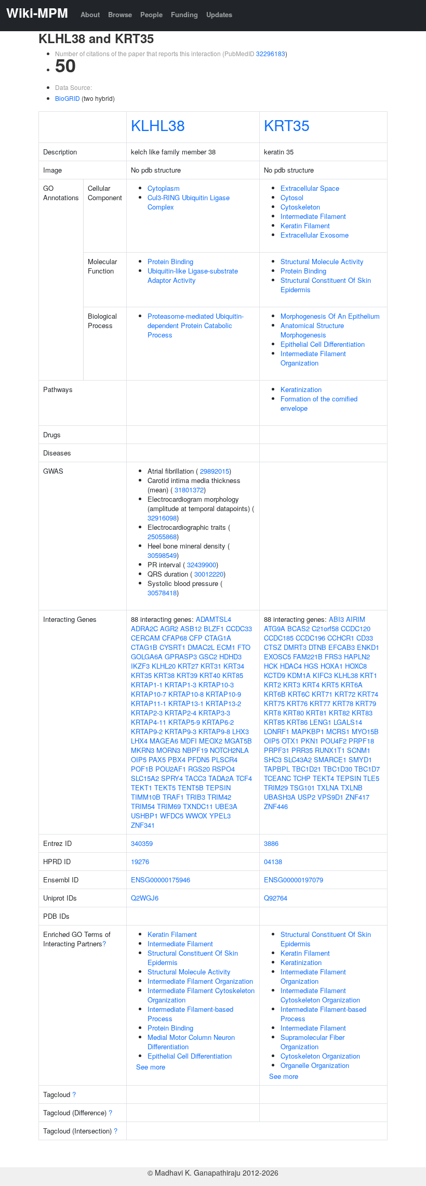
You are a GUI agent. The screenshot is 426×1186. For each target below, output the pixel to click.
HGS (311, 666)
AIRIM (355, 619)
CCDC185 (279, 638)
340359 (142, 843)
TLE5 (371, 778)
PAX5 (157, 759)
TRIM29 (276, 787)
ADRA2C (144, 628)
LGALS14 (348, 722)
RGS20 (199, 769)
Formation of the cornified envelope (319, 403)
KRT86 (297, 722)
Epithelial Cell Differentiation (323, 344)
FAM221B (308, 656)
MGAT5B (238, 741)
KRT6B (275, 694)
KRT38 (164, 675)
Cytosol (292, 197)
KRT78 (342, 703)
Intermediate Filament (313, 216)
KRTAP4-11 (148, 722)
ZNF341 (143, 825)
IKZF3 (140, 666)
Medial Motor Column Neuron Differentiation (191, 1041)
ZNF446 (276, 806)
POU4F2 (334, 741)
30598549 (162, 555)
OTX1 (290, 741)
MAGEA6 (164, 741)
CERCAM (145, 638)
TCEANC (277, 778)
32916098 (162, 518)
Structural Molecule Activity (322, 261)
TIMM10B (146, 797)
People (151, 14)
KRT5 (330, 684)
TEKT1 (141, 787)
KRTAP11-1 (148, 703)
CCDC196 (310, 638)
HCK (271, 666)
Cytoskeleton (300, 207)
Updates (219, 14)
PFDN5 (198, 759)
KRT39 (187, 675)
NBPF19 (195, 750)
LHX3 (240, 731)
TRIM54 (143, 806)
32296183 (270, 53)
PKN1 (309, 741)
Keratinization (301, 389)
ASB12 (191, 628)
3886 (271, 843)
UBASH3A (280, 797)
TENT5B (191, 787)
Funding (184, 14)
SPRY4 (172, 778)
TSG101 (302, 787)
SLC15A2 (145, 778)
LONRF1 (276, 731)
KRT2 (272, 684)
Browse (120, 14)
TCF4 (244, 778)
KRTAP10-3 (216, 684)
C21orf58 (325, 628)
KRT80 (293, 713)
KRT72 (345, 694)
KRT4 (311, 684)
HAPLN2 (357, 656)
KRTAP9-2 (147, 731)
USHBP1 (144, 815)
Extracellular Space (310, 188)
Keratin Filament (305, 225)
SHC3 (273, 759)
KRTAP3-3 (214, 713)
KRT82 (339, 713)
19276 (140, 861)
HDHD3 (230, 656)
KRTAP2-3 (147, 713)
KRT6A (352, 684)
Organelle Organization (315, 1065)
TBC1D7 (367, 769)
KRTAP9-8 (214, 731)
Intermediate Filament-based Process (190, 1013)
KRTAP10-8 (186, 694)
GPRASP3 (181, 656)
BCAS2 (298, 628)
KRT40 (209, 675)
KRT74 (367, 694)
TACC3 (195, 778)
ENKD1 (368, 647)
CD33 (364, 638)
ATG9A (274, 628)
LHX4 (139, 741)
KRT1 (368, 675)
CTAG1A (218, 638)
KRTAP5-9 (184, 722)
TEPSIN (218, 787)
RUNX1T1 (330, 750)
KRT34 (233, 666)
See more (150, 1067)
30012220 (208, 574)
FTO (243, 647)
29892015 (214, 471)
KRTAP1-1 (147, 684)
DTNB (317, 647)
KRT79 (365, 703)
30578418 (162, 592)
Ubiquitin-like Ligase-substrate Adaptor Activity (193, 275)
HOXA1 (332, 666)
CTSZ (273, 647)
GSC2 (208, 656)
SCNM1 (358, 750)
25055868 (162, 536)
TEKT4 (323, 778)
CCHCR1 (340, 638)
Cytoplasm (164, 188)
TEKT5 (165, 787)
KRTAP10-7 (148, 694)
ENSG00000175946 (160, 879)
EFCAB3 (341, 647)
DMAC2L (201, 647)
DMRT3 (295, 647)
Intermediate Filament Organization (313, 358)
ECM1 (226, 647)
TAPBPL (277, 769)
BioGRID (67, 98)
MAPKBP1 (307, 731)
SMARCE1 (330, 759)
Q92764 (275, 898)
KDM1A (299, 675)
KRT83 (362, 713)
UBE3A (226, 806)
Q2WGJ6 (144, 898)
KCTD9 (274, 675)
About (90, 14)
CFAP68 (174, 638)
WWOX (196, 815)
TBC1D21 (306, 769)
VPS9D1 (330, 797)
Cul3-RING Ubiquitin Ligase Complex (189, 202)
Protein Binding (170, 261)
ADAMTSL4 (213, 619)
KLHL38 (158, 124)
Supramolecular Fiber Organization (312, 1041)
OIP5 (139, 759)
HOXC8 (356, 666)
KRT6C (299, 694)
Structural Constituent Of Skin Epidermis (326, 284)
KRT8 (272, 713)
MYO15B (365, 731)
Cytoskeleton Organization (320, 1056)
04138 (273, 861)
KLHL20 (164, 666)
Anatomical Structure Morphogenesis (312, 330)
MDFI (188, 741)
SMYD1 (360, 759)
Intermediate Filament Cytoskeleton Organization (201, 995)
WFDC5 (171, 815)
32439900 (201, 564)
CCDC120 (355, 628)
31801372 (189, 489)
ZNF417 (357, 797)
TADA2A (221, 778)
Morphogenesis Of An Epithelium (330, 316)
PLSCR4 (224, 759)
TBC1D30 (337, 769)
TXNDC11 (198, 806)
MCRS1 (338, 731)
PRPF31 (276, 750)
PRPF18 (361, 741)
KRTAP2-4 (180, 713)
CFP (196, 638)
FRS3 (333, 656)
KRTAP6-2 (218, 722)
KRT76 (297, 703)
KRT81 (316, 713)
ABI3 (336, 619)
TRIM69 (169, 806)
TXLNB (352, 787)
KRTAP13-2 (223, 703)
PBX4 (176, 759)
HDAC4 (291, 666)
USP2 (306, 797)
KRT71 (322, 694)
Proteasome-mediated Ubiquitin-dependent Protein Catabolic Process (196, 325)
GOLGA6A (147, 656)
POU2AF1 (170, 769)
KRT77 (320, 703)
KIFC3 (322, 675)
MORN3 (168, 750)
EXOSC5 (277, 656)
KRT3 (291, 684)
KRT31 (211, 666)
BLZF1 (214, 628)
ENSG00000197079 (293, 879)
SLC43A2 (298, 759)
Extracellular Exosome (315, 235)
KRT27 (188, 666)
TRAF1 (173, 797)
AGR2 (169, 628)
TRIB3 (195, 797)
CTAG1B (144, 647)
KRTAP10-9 (223, 694)
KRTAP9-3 (180, 731)
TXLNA (328, 787)
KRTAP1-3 (180, 684)
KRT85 (232, 675)
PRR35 (302, 750)
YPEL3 (220, 815)
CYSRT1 (172, 647)
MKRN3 (142, 750)
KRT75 (274, 703)
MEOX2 (210, 741)
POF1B (142, 769)
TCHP (302, 778)
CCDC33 (239, 628)
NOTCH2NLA (229, 750)
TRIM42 (219, 797)
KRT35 (287, 124)
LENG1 (320, 722)
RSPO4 (223, 769)
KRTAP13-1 (186, 703)
